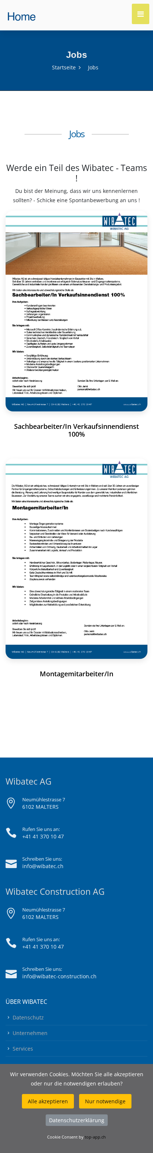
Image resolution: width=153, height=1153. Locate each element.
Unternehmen (30, 1033)
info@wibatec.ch (43, 866)
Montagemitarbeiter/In (76, 673)
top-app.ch (95, 1137)
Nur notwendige (105, 1101)
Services (23, 1048)
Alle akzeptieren (48, 1101)
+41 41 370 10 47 (43, 836)
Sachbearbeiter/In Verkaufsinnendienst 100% (76, 430)
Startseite (64, 67)
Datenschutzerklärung (76, 1120)
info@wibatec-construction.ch (59, 976)
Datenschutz (28, 1017)
